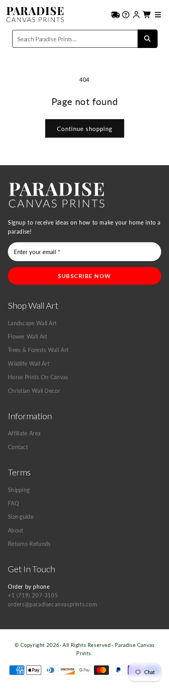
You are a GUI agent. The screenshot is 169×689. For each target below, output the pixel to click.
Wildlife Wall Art (29, 363)
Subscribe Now (84, 276)
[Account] (136, 14)
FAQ (13, 503)
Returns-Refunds (29, 543)
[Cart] (147, 14)
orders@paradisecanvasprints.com (52, 604)
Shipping (18, 489)
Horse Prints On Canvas (38, 377)
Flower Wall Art (28, 336)
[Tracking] (115, 14)
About (16, 530)
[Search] (147, 38)
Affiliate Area (24, 433)
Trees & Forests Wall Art (38, 349)
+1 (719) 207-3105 (33, 595)
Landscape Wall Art (32, 323)
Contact (18, 447)
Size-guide (20, 516)
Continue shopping (84, 128)
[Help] (125, 14)
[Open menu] (157, 14)
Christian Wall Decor (34, 390)
